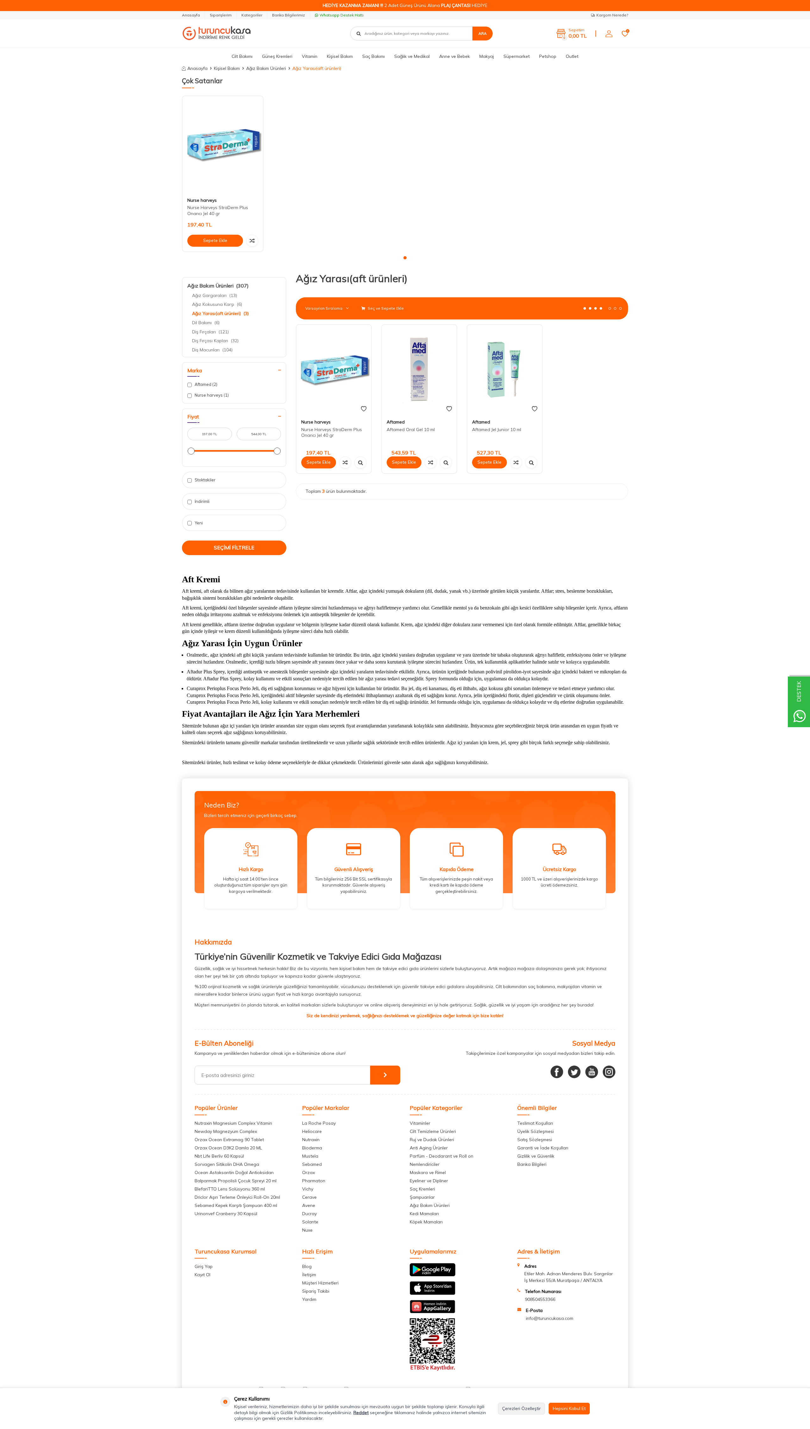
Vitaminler (420, 1123)
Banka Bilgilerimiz (288, 15)
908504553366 (540, 1299)
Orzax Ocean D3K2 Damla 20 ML (228, 1148)
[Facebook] (557, 1072)
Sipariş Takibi (315, 1291)
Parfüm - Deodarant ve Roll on (441, 1156)
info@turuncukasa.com (549, 1318)
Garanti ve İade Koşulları (542, 1148)
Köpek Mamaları (426, 1222)
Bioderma (312, 1148)
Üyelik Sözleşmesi (535, 1131)
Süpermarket (516, 56)
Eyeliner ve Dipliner (429, 1181)
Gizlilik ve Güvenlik (535, 1156)
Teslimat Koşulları (535, 1123)
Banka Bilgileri (531, 1164)
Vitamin (309, 56)
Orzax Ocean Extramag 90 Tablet (229, 1139)
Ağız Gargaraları (214, 295)
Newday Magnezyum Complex (226, 1131)
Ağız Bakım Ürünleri (266, 68)
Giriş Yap (204, 1266)
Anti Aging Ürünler (429, 1148)
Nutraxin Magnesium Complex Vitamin (233, 1123)
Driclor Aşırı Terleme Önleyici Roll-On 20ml (237, 1197)
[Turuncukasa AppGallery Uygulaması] (432, 1312)
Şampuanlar (422, 1197)
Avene (308, 1205)
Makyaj (486, 56)
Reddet (361, 1412)
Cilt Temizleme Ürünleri (433, 1131)
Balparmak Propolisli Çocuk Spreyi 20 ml (236, 1181)
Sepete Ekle (215, 240)
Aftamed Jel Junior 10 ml (496, 429)
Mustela (310, 1156)
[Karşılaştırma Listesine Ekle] (252, 241)
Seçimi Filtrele (234, 547)
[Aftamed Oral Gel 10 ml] (419, 369)
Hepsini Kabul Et (569, 1408)
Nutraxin (311, 1139)
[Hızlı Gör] (360, 462)
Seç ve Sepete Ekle (385, 308)
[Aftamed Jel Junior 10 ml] (504, 369)
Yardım (309, 1299)
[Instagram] (609, 1072)
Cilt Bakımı (242, 56)
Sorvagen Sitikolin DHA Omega (227, 1164)
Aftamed (205, 384)
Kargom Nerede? (612, 15)
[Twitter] (574, 1072)
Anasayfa (191, 15)
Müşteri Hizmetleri (320, 1283)
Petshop (547, 56)
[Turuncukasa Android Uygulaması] (432, 1274)
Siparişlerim (221, 15)
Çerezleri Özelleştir (521, 1408)
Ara (482, 33)
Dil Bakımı (206, 322)
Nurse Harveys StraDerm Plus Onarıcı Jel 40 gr (217, 210)
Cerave (309, 1197)
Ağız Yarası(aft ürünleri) (220, 313)
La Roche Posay (319, 1123)
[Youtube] (591, 1072)
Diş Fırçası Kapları (215, 340)
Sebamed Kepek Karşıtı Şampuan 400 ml (236, 1205)
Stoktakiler (204, 479)
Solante (310, 1222)
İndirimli (201, 501)
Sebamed (312, 1164)
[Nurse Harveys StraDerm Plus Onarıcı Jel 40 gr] (223, 144)
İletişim (309, 1274)
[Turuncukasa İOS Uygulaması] (432, 1293)
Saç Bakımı (373, 56)
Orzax (308, 1172)
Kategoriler (251, 15)
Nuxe (307, 1230)
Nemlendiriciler (424, 1164)
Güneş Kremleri (277, 56)
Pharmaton (313, 1181)
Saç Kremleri (422, 1189)
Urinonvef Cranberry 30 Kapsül (226, 1213)
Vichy (307, 1189)
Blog (307, 1266)
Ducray (309, 1213)
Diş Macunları (212, 350)
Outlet (572, 56)
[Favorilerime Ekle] (363, 409)
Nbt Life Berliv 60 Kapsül (219, 1156)
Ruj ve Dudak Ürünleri (432, 1139)
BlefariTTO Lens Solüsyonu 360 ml (230, 1189)
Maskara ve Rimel (428, 1172)
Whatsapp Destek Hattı (342, 15)
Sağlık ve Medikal (412, 56)
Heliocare (312, 1131)
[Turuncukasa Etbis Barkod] (432, 1369)
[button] (405, 257)
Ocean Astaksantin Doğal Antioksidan (234, 1172)
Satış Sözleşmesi (534, 1139)
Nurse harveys (202, 200)
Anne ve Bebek (454, 56)
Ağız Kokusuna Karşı (217, 304)
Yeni (198, 522)
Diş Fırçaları (210, 332)
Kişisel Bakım (340, 56)
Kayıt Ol (202, 1274)
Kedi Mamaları (424, 1213)
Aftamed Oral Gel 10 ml (411, 429)
